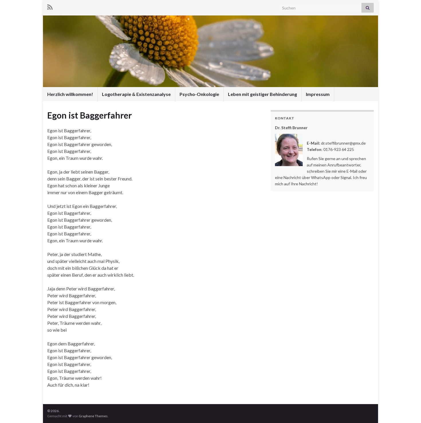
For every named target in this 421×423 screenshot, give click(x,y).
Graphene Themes (93, 416)
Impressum (318, 94)
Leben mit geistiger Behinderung (262, 94)
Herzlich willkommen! (70, 94)
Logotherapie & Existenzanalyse (136, 94)
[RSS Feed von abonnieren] (50, 6)
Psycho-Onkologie (199, 94)
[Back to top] (408, 410)
